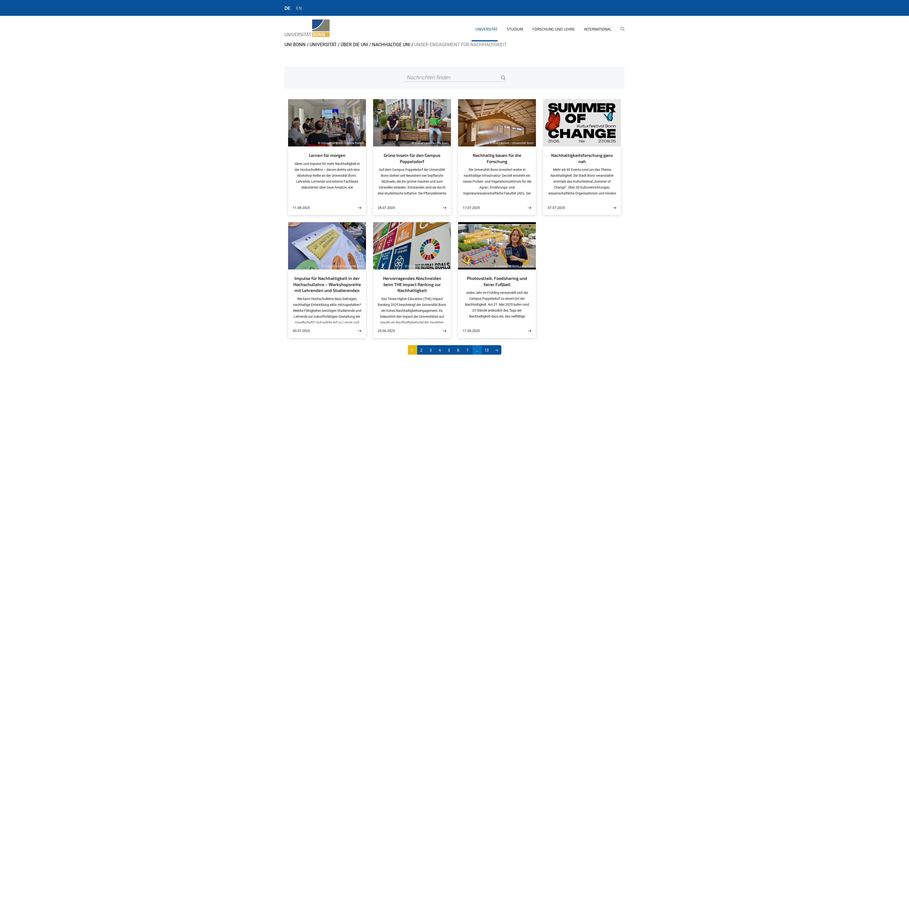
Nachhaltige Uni (391, 44)
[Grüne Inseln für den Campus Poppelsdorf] (444, 207)
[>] (496, 350)
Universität (486, 29)
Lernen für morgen (327, 155)
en (299, 8)
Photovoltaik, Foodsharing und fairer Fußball (497, 281)
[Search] (503, 78)
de (287, 8)
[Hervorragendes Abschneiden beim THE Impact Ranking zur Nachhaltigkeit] (444, 330)
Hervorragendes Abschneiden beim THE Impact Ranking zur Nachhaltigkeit (412, 284)
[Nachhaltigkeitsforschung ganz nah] (614, 207)
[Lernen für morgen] (359, 207)
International (597, 29)
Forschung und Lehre (553, 29)
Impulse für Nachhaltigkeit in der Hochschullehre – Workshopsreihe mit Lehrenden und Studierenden (327, 284)
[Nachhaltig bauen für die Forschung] (529, 207)
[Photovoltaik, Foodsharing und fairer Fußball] (529, 330)
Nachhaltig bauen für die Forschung (497, 158)
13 (487, 350)
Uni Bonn (295, 44)
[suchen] (620, 32)
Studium (515, 29)
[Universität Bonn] (307, 28)
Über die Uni (354, 44)
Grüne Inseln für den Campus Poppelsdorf (412, 158)
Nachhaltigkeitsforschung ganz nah (582, 158)
